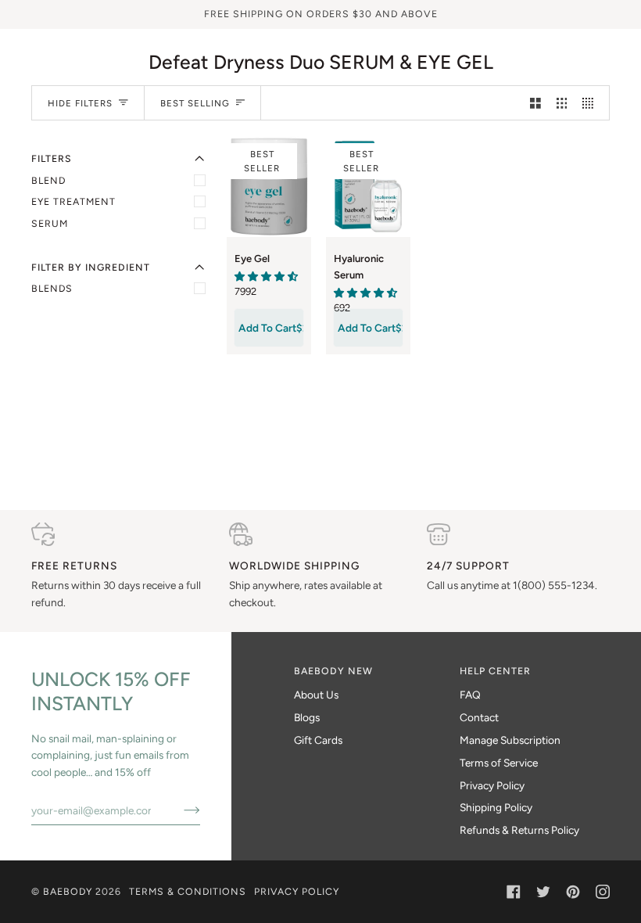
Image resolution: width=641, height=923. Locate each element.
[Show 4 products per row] (592, 103)
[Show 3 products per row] (562, 103)
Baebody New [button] (333, 671)
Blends (52, 288)
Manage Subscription (510, 740)
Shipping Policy (496, 807)
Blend (48, 180)
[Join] (179, 810)
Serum (49, 223)
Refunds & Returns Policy (519, 830)
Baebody (67, 891)
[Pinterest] (573, 892)
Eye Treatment (73, 201)
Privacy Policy (492, 785)
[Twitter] (543, 892)
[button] (266, 276)
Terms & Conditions (187, 891)
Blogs (307, 717)
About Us (316, 694)
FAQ (470, 694)
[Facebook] (514, 892)
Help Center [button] (495, 671)
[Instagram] (603, 892)
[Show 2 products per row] (535, 103)
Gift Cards (318, 740)
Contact (479, 717)
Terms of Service (499, 762)
